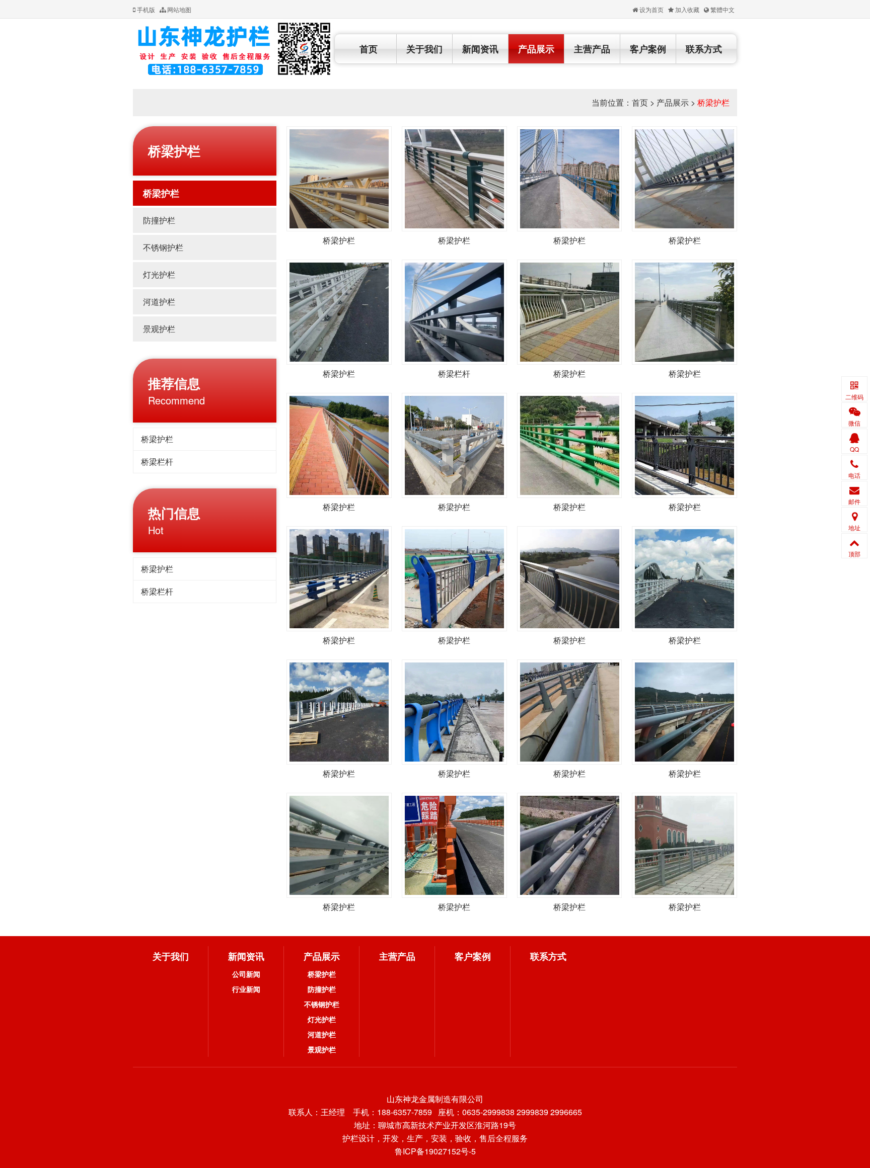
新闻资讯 (480, 48)
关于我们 (424, 48)
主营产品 (592, 48)
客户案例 (648, 48)
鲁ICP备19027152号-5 (435, 1151)
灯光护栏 (159, 274)
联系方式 (704, 48)
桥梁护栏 (713, 102)
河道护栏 (159, 301)
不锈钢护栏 (163, 247)
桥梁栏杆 (157, 461)
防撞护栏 (159, 220)
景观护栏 (159, 329)
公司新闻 (246, 974)
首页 (368, 48)
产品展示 (536, 48)
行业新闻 (246, 989)
